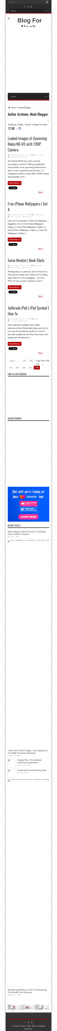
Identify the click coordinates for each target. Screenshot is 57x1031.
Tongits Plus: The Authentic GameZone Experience (29, 761)
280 (31, 361)
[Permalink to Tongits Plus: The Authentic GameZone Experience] (12, 766)
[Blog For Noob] (28, 27)
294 (10, 368)
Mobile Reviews (38, 155)
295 (17, 368)
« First (12, 361)
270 (24, 361)
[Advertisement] (28, 60)
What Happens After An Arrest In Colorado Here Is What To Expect (27, 532)
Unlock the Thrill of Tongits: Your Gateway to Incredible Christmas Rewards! (28, 751)
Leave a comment (15, 217)
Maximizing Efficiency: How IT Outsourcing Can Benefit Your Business (27, 991)
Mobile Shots (37, 265)
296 (23, 368)
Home (14, 107)
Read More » (14, 183)
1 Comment (13, 157)
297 (30, 368)
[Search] (47, 2)
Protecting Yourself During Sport (31, 770)
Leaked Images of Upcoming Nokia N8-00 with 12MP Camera (27, 144)
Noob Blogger (14, 155)
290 (37, 364)
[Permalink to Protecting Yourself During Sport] (12, 776)
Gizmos (35, 319)
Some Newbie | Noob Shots (26, 260)
